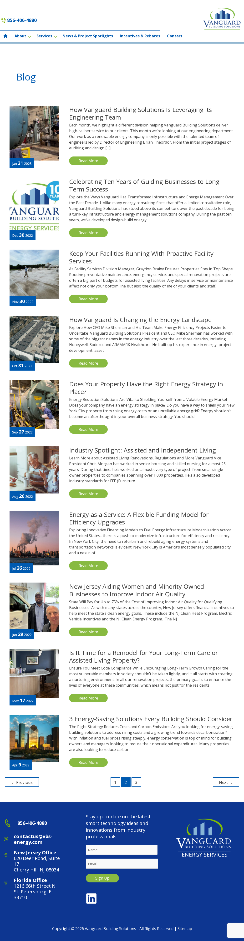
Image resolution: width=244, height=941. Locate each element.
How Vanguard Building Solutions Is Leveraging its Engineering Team (140, 113)
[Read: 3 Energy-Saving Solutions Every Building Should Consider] (34, 738)
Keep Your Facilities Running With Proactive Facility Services (141, 257)
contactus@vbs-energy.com (33, 839)
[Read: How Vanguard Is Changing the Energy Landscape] (34, 339)
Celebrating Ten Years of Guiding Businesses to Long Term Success (144, 185)
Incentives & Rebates (140, 36)
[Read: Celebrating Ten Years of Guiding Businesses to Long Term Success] (34, 204)
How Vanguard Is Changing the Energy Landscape (140, 319)
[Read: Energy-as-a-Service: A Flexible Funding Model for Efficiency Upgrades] (34, 537)
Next (226, 782)
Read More (89, 161)
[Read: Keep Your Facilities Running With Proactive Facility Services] (34, 273)
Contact (175, 36)
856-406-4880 (22, 20)
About (20, 36)
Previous (22, 782)
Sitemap (185, 928)
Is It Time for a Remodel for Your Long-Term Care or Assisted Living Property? (143, 656)
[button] (29, 36)
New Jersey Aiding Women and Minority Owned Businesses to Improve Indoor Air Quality (136, 590)
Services (44, 36)
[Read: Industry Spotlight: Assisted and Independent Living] (34, 469)
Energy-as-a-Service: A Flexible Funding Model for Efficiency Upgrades (138, 518)
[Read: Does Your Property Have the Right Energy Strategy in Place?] (34, 404)
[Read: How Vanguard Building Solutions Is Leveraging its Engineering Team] (34, 132)
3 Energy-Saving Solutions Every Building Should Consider (150, 719)
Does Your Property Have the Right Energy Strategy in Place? (146, 388)
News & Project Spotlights (87, 36)
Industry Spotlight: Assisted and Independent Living (142, 450)
